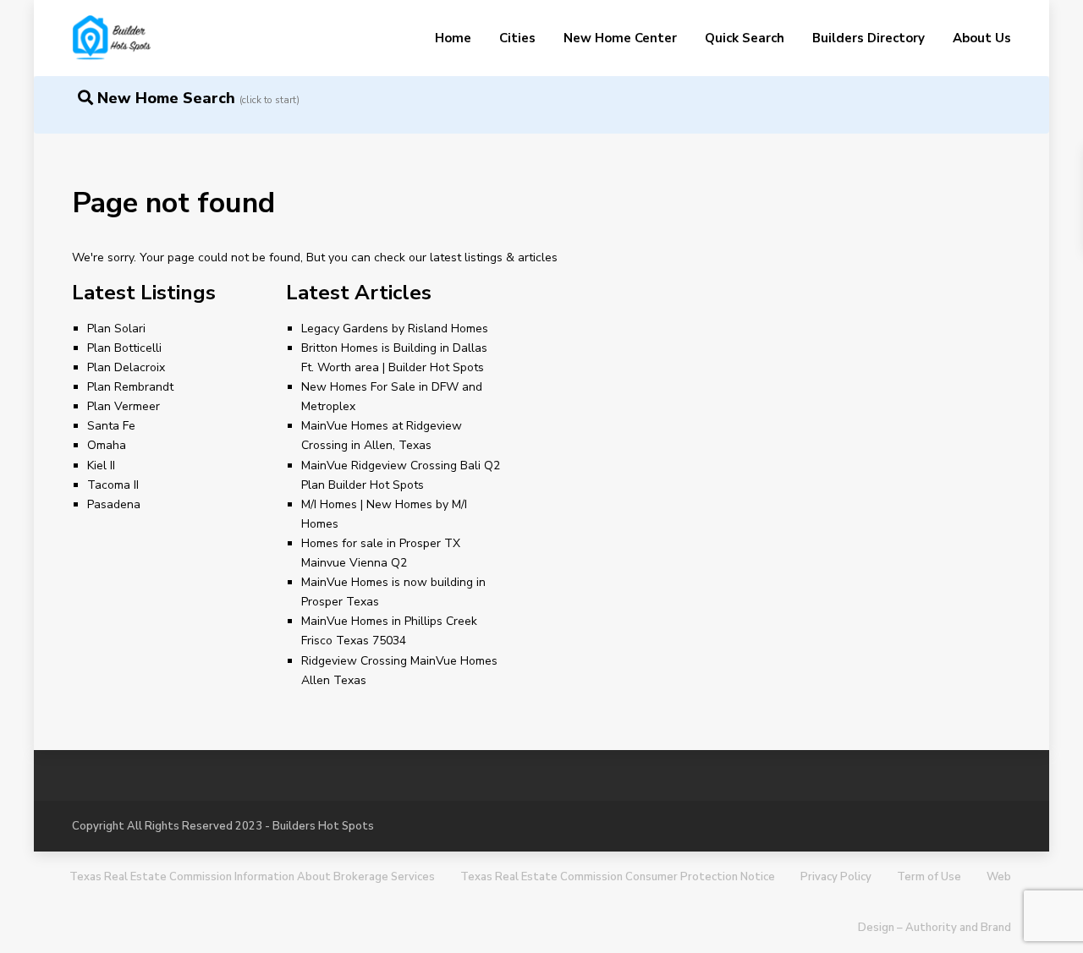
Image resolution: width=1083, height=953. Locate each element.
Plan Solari (116, 328)
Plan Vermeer (123, 406)
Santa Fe (111, 426)
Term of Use (929, 877)
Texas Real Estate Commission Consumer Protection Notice (617, 877)
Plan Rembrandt (130, 387)
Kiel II (101, 465)
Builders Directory (868, 38)
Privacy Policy (835, 877)
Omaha (106, 445)
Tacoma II (113, 485)
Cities (517, 38)
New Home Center (620, 38)
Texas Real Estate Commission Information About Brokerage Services (252, 877)
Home (453, 38)
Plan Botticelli (124, 348)
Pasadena (113, 504)
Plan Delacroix (126, 367)
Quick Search (744, 38)
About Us (982, 38)
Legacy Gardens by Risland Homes (394, 328)
